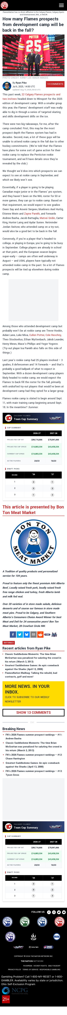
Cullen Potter (36, 335)
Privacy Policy (14, 969)
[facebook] (13, 634)
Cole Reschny (53, 335)
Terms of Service (30, 969)
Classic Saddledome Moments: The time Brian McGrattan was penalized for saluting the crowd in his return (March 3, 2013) (34, 746)
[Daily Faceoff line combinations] (47, 634)
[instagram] (54, 912)
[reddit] (40, 634)
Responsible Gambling (50, 969)
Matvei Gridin (47, 218)
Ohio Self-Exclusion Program (18, 984)
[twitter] (20, 634)
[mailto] (33, 634)
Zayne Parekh (32, 213)
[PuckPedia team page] (54, 634)
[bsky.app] (27, 634)
